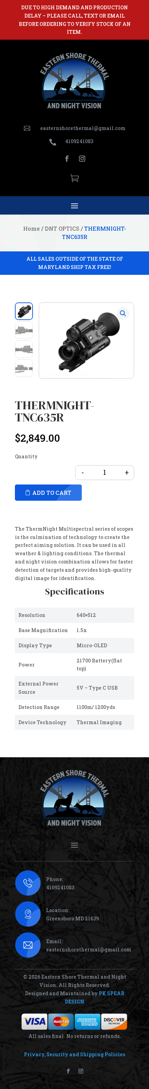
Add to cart (51, 492)
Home (31, 228)
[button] (123, 313)
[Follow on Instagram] (82, 158)
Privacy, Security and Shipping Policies (74, 1054)
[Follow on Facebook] (67, 158)
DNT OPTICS (62, 228)
